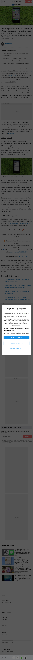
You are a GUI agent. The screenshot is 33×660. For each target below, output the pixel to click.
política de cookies (16, 325)
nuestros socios (22, 311)
